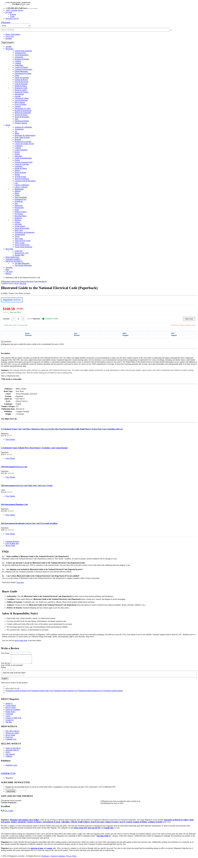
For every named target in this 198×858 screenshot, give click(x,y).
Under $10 (18, 251)
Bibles (17, 133)
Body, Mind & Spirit (22, 137)
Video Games (20, 243)
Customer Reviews (12, 541)
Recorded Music (21, 216)
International (19, 94)
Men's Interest (20, 102)
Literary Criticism (21, 187)
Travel (17, 236)
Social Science (20, 226)
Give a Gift (10, 36)
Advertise (9, 267)
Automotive (19, 57)
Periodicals (19, 201)
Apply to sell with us (13, 748)
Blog (7, 269)
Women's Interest (21, 123)
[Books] (171, 30)
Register (13, 14)
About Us (9, 703)
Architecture (19, 129)
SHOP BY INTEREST (14, 261)
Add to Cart (189, 319)
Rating (3, 667)
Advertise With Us (12, 750)
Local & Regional (21, 100)
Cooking (18, 148)
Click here (20, 582)
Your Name (5, 653)
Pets (16, 203)
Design (17, 152)
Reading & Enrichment (23, 111)
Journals (18, 96)
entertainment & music (51, 822)
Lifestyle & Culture (22, 98)
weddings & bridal (155, 822)
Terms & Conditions (13, 710)
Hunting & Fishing (21, 92)
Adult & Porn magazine (23, 51)
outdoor (14, 822)
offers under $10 (80, 828)
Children (18, 63)
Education (18, 156)
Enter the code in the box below (14, 673)
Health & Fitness (21, 86)
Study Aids (19, 230)
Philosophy (19, 206)
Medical (18, 191)
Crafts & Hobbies (21, 150)
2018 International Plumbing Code (14, 504)
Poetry (17, 210)
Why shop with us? (12, 731)
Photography (19, 208)
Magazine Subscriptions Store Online (24, 820)
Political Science (21, 212)
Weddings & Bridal (22, 121)
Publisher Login (11, 765)
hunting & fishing (140, 822)
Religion (18, 220)
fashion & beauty (111, 822)
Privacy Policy (11, 707)
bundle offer (109, 828)
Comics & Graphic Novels (24, 144)
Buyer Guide (10, 545)
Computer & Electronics (23, 69)
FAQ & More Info (12, 543)
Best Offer (10, 249)
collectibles (65, 822)
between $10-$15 (94, 828)
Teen (16, 119)
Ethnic (17, 75)
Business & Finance (22, 59)
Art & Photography (22, 55)
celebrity (73, 822)
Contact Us (10, 720)
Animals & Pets (20, 53)
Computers (19, 146)
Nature (17, 195)
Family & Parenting (22, 78)
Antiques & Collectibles (23, 127)
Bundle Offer (19, 255)
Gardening (18, 166)
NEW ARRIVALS (12, 257)
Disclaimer (45, 856)
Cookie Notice (11, 705)
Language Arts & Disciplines (25, 181)
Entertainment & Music (23, 73)
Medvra (8, 274)
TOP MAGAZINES (13, 259)
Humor (17, 175)
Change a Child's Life (13, 718)
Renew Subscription (13, 34)
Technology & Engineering (24, 232)
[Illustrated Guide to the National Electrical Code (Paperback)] (24, 281)
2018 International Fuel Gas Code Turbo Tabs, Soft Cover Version (26, 486)
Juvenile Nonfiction (22, 179)
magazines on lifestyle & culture (176, 820)
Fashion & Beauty (21, 80)
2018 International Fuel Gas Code (14, 467)
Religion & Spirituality (23, 113)
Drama (17, 154)
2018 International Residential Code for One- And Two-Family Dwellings (29, 523)
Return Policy (10, 712)
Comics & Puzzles (21, 67)
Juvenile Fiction (20, 177)
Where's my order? (12, 733)
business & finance (34, 822)
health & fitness (84, 822)
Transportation (20, 234)
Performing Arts (20, 199)
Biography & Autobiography (25, 135)
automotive (22, 822)
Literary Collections (22, 185)
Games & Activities (22, 164)
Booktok (9, 38)
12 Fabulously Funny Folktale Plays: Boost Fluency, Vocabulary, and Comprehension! (34, 448)
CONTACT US (8, 773)
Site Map (9, 722)
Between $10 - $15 (22, 253)
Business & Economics (23, 142)
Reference (18, 218)
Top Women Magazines (23, 265)
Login (12, 16)
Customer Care (11, 739)
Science (17, 222)
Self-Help (18, 224)
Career (8, 716)
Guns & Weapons (21, 84)
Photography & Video (23, 109)
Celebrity (18, 61)
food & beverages (97, 822)
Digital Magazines (21, 71)
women (49, 848)
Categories (9, 714)
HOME (8, 47)
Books (8, 125)
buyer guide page (21, 640)
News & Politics (20, 104)
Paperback (11, 300)
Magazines (10, 49)
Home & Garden (21, 90)
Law (16, 183)
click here (22, 283)
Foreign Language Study (24, 162)
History (17, 170)
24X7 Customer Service (14, 10)
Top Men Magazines (22, 263)
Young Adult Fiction (22, 245)
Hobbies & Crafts (21, 88)
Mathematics (19, 189)
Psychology (19, 214)
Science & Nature (21, 115)
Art (16, 131)
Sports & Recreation (22, 117)
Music (17, 193)
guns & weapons (125, 822)
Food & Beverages (21, 82)
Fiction (17, 160)
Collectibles (19, 65)
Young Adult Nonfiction (23, 247)
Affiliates (9, 756)
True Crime (19, 239)
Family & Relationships (23, 158)
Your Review (6, 663)
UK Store (9, 272)
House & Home (20, 172)
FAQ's (8, 752)
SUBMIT (5, 678)
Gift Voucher (10, 754)
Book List (9, 737)
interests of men (37, 848)
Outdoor (18, 106)
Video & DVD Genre (22, 241)
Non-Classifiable (21, 197)
